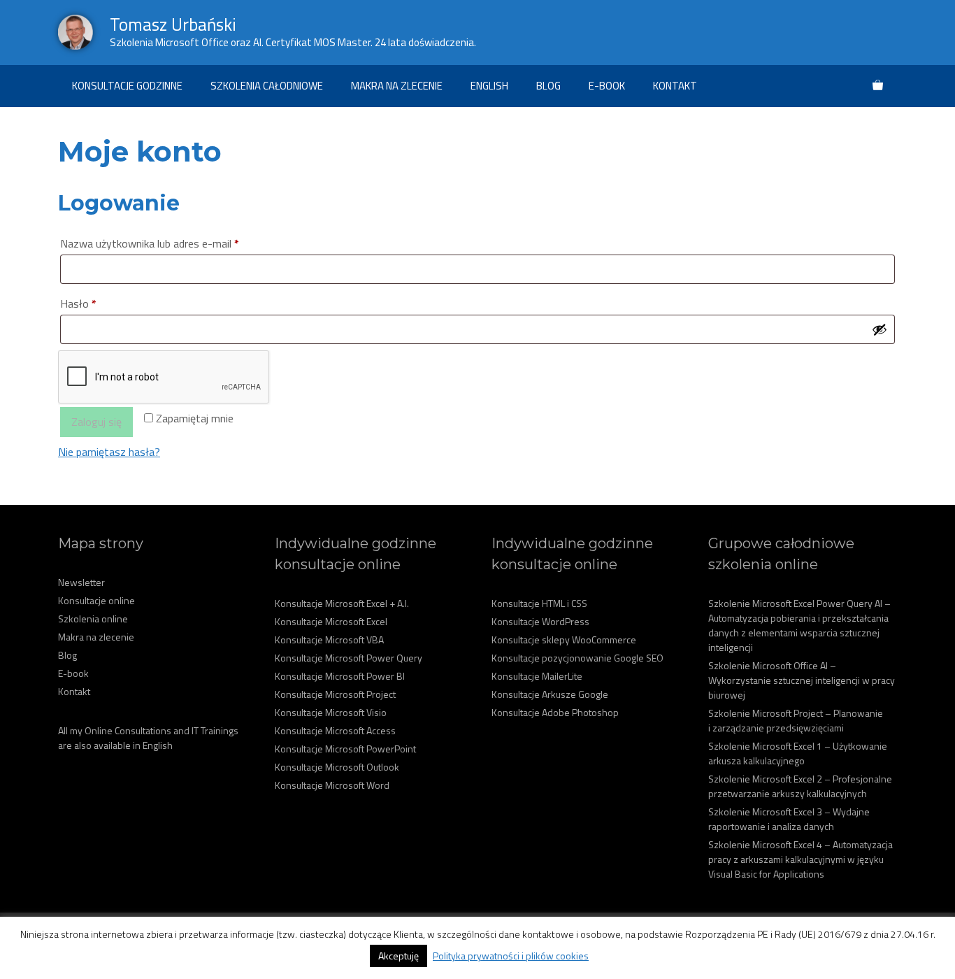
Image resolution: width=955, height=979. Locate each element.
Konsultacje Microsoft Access (335, 730)
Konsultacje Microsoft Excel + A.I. (342, 603)
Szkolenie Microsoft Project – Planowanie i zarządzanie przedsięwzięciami (795, 720)
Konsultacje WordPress (540, 621)
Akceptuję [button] (398, 955)
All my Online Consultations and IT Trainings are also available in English (148, 737)
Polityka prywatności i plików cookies (511, 955)
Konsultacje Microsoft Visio (331, 712)
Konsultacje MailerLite (536, 676)
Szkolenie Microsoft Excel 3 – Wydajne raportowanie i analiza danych (789, 819)
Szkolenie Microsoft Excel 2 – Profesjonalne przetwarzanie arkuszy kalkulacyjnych (800, 786)
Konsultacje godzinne (127, 86)
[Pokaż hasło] (879, 329)
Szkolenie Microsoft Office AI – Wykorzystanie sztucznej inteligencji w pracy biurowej (801, 680)
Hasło (104, 303)
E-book (607, 86)
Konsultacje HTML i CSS (539, 603)
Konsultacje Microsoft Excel (331, 621)
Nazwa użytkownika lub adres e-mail (176, 243)
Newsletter (81, 582)
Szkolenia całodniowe (266, 86)
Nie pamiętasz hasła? (109, 451)
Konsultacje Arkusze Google (549, 694)
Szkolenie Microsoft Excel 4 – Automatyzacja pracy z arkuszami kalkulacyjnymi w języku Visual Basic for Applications (800, 859)
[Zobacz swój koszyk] (878, 86)
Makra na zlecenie (397, 86)
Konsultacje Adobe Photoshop (555, 712)
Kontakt (675, 86)
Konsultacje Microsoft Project (335, 694)
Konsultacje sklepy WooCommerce (563, 639)
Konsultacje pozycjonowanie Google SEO (577, 657)
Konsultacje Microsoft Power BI (340, 676)
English (489, 86)
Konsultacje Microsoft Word (332, 785)
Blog (548, 86)
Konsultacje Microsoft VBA (329, 639)
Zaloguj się (96, 421)
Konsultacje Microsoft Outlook (337, 766)
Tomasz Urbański (173, 24)
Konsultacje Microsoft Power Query (348, 657)
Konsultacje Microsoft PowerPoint (345, 748)
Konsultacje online (96, 600)
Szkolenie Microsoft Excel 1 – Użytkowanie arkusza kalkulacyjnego (797, 753)
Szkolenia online (93, 618)
